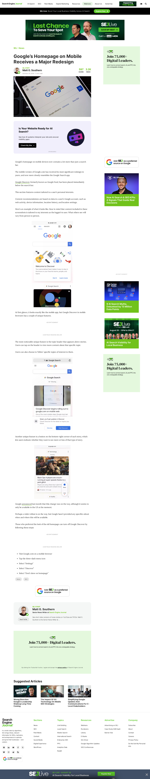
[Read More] (121, 291)
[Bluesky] (4, 752)
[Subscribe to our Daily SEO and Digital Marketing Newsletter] (141, 4)
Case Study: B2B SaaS (112, 729)
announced (27, 504)
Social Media (38, 740)
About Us (98, 4)
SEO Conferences (87, 747)
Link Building (61, 725)
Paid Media (48, 4)
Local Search (61, 729)
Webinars (87, 4)
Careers (131, 736)
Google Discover (22, 182)
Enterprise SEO (62, 740)
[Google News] (4, 747)
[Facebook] (18, 747)
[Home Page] (12, 4)
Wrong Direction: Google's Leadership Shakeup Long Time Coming (23, 702)
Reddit (59, 751)
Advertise (108, 4)
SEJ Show (84, 740)
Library (83, 733)
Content (36, 736)
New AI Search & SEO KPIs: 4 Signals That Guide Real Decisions (121, 200)
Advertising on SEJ (111, 725)
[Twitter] (22, 747)
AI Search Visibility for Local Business (119, 343)
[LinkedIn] (8, 747)
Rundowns (84, 729)
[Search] (145, 4)
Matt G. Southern (32, 70)
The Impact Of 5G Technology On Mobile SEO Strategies (51, 701)
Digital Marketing (62, 4)
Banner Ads (109, 733)
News (18, 579)
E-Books (84, 736)
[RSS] (18, 752)
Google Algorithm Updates (90, 744)
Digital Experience (40, 744)
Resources (76, 4)
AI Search (31, 4)
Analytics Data (62, 747)
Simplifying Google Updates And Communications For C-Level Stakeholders (78, 702)
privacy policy (62, 667)
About (130, 729)
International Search (64, 736)
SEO (39, 4)
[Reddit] (13, 752)
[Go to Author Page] (17, 70)
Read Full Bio (23, 619)
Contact (131, 733)
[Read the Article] (25, 691)
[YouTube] (13, 747)
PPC (58, 744)
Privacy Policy (133, 740)
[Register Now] (121, 183)
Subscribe (132, 725)
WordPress (37, 747)
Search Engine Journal (57, 612)
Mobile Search (62, 733)
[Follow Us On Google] (52, 591)
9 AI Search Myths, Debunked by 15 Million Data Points (119, 307)
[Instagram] (8, 752)
